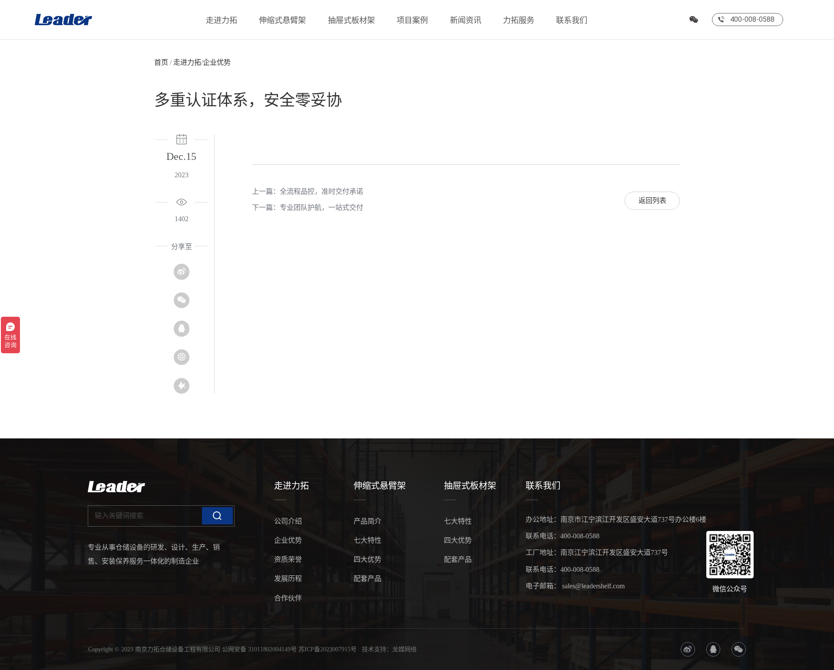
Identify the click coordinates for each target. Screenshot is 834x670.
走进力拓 (221, 20)
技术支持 (374, 649)
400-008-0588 (579, 536)
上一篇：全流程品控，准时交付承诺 (307, 191)
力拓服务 (518, 20)
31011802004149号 (272, 649)
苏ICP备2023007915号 (327, 649)
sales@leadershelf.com (592, 586)
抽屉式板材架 (351, 20)
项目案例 (412, 20)
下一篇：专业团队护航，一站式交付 (307, 207)
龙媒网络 (404, 649)
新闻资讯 (465, 20)
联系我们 (571, 20)
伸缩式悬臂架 (282, 20)
